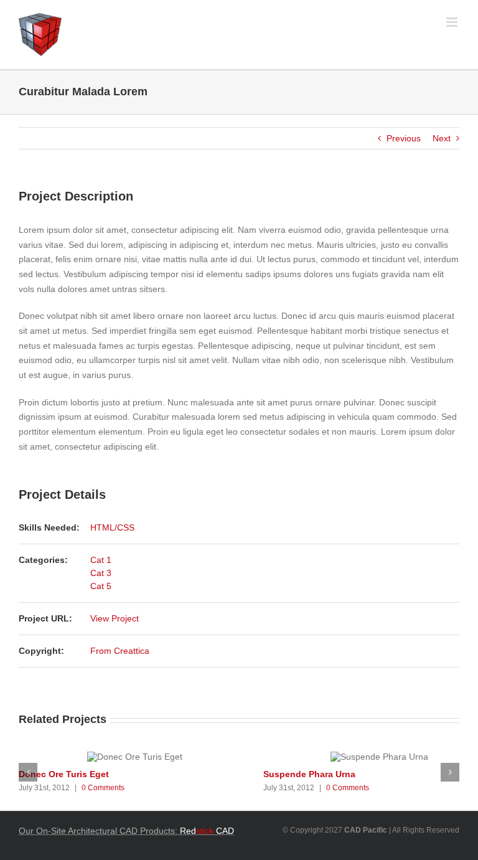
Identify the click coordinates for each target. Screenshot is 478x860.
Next (442, 138)
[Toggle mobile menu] (452, 22)
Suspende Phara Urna (309, 774)
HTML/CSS (112, 527)
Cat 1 (100, 560)
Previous (404, 138)
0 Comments (103, 787)
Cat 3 (100, 573)
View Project (114, 618)
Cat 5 (100, 586)
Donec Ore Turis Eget (64, 774)
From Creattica (119, 651)
